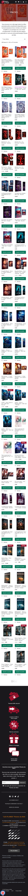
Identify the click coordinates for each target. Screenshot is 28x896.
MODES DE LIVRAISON (14, 807)
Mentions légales (5, 890)
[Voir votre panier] (23, 2)
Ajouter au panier (7, 68)
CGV (12, 890)
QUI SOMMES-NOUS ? (14, 800)
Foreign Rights (19, 890)
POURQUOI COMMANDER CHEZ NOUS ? (14, 803)
